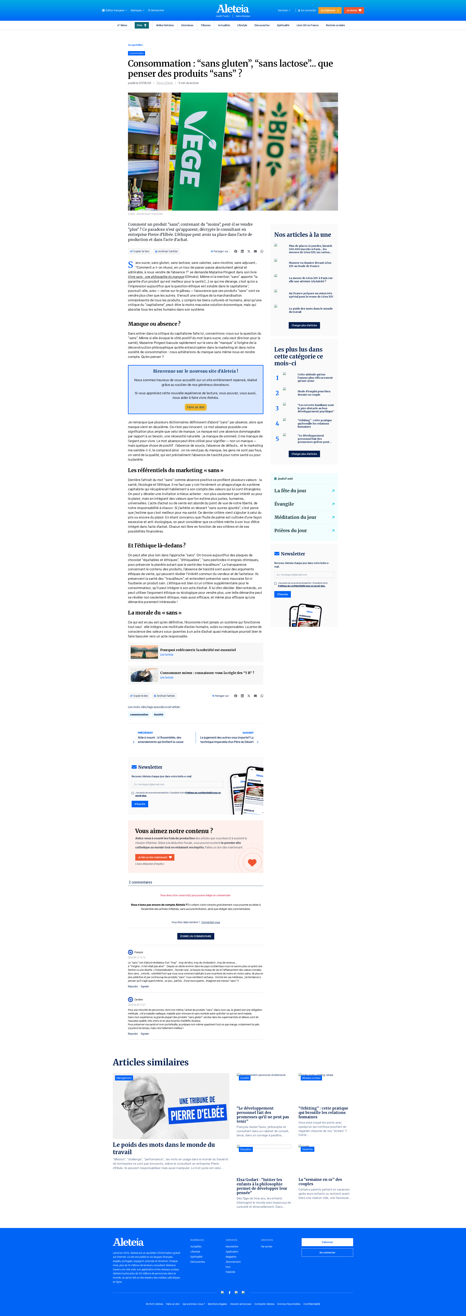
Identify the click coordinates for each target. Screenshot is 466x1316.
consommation (139, 714)
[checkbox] (133, 793)
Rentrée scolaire (335, 25)
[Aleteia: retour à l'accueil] (233, 8)
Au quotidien (135, 45)
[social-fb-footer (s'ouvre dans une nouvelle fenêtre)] (229, 1293)
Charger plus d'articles (304, 325)
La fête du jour (290, 491)
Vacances (307, 1149)
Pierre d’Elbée (165, 83)
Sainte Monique (243, 16)
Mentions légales (217, 1304)
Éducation (245, 1149)
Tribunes (206, 25)
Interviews (187, 25)
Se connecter (308, 10)
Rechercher (157, 10)
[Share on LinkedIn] (242, 251)
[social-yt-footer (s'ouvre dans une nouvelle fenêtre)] (222, 1293)
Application (232, 1251)
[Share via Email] (255, 251)
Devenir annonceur (241, 1304)
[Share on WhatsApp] (261, 251)
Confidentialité (311, 1304)
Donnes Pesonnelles (289, 1304)
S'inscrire (140, 804)
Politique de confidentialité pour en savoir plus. (301, 585)
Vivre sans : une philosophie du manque (156, 277)
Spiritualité (283, 25)
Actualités (224, 25)
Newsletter (232, 1246)
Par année (266, 1246)
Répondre (133, 986)
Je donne (351, 10)
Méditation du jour (295, 517)
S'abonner (327, 1242)
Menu (124, 25)
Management (124, 1078)
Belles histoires (165, 25)
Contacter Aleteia (264, 1304)
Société (158, 714)
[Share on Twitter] (248, 251)
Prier (139, 25)
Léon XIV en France (308, 25)
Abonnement (233, 1261)
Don (228, 1267)
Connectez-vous (210, 922)
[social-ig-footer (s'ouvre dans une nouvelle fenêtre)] (243, 1293)
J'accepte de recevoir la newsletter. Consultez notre (178, 794)
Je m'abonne (328, 10)
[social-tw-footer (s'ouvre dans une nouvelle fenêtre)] (236, 1293)
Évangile (284, 504)
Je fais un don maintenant (152, 857)
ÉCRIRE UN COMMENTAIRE (195, 936)
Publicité (230, 1272)
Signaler (145, 986)
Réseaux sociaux (311, 1078)
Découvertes (262, 25)
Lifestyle (242, 25)
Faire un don (195, 407)
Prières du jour (290, 530)
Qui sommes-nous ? (194, 1304)
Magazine (231, 1256)
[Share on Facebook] (235, 251)
